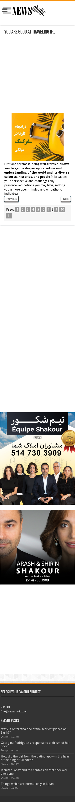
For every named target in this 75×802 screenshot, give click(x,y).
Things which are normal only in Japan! (27, 784)
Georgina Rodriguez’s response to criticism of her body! (35, 744)
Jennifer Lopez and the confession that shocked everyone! (34, 771)
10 (62, 209)
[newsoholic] (24, 10)
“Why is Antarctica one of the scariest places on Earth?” (34, 730)
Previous (11, 198)
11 (9, 216)
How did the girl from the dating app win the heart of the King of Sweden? (35, 758)
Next (66, 198)
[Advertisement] (37, 74)
